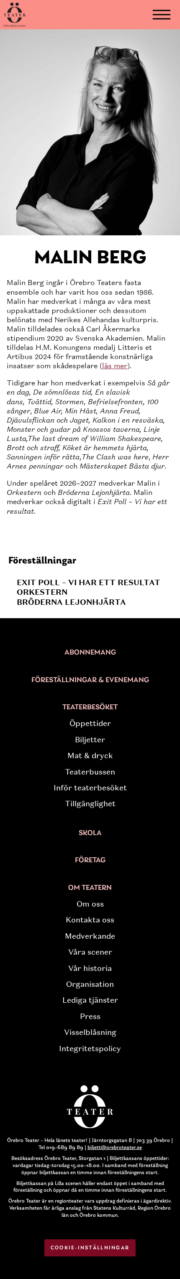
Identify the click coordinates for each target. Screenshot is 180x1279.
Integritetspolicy (90, 1049)
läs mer (114, 366)
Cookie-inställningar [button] (90, 1248)
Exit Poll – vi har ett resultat (88, 582)
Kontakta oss (90, 920)
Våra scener (90, 952)
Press (90, 1016)
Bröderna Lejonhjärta (71, 602)
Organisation (90, 984)
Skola (90, 833)
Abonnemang (90, 653)
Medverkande (90, 936)
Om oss (90, 904)
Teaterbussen (90, 772)
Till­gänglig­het (90, 804)
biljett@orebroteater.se (114, 1147)
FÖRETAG (90, 860)
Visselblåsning (90, 1032)
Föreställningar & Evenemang (90, 680)
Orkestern (42, 592)
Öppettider (90, 723)
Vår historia (90, 968)
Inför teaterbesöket (90, 788)
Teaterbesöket (90, 707)
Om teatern (90, 888)
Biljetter (90, 740)
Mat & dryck (90, 756)
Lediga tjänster (90, 1000)
